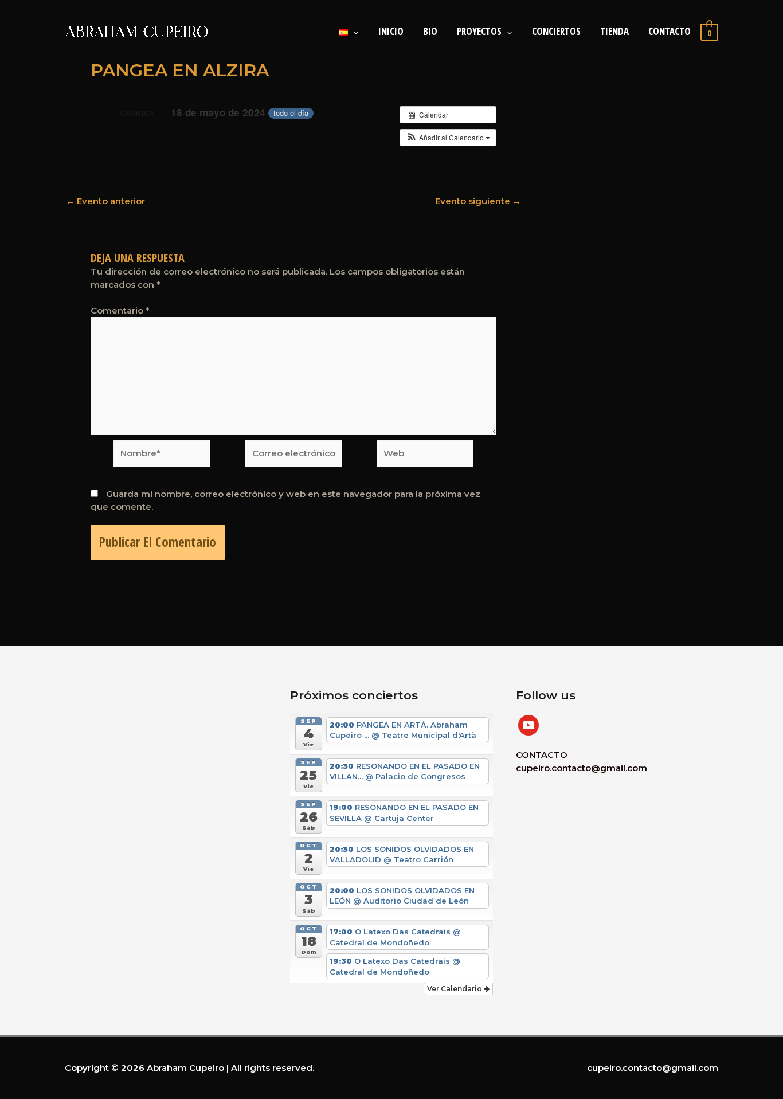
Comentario (120, 310)
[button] (448, 138)
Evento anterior (105, 201)
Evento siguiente (478, 201)
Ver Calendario (455, 988)
